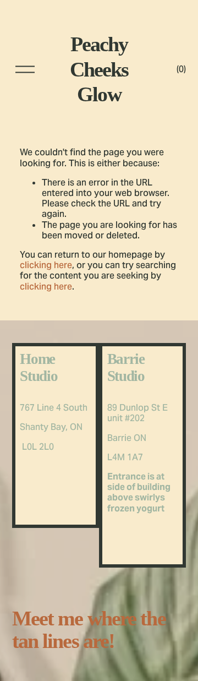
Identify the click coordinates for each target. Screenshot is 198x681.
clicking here (46, 265)
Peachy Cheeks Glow (99, 69)
